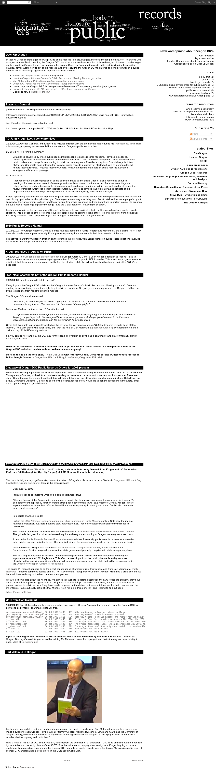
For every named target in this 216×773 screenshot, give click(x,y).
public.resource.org (102, 327)
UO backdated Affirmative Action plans (189, 95)
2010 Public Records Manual (24, 225)
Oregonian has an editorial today (41, 256)
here (19, 151)
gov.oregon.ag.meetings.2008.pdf (24, 617)
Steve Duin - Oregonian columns (189, 194)
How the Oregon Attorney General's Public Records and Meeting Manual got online (57, 78)
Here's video (12, 742)
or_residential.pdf (16, 624)
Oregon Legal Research (194, 172)
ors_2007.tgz (13, 632)
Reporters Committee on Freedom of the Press (181, 187)
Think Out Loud (54, 354)
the (64, 636)
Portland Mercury (198, 183)
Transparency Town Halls (128, 143)
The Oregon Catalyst (196, 202)
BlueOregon (201, 153)
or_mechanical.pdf (16, 621)
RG (50, 357)
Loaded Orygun (199, 157)
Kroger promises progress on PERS (29, 251)
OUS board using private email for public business (183, 84)
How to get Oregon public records (31, 75)
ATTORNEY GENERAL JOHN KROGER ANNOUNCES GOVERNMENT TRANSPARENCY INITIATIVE (69, 464)
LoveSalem (71, 357)
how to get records (200, 82)
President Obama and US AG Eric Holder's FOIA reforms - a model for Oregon (54, 89)
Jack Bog (58, 357)
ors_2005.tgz (13, 629)
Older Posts (137, 760)
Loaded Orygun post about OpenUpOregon (190, 61)
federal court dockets (202, 114)
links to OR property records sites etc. (193, 111)
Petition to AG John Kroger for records (189, 87)
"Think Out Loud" (44, 469)
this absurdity (113, 212)
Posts (195, 133)
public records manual (198, 90)
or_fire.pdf (12, 619)
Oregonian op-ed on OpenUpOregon (194, 63)
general (206, 79)
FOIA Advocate (206, 55)
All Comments (199, 138)
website (25, 349)
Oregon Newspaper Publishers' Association (40, 563)
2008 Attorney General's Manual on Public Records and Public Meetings (63, 521)
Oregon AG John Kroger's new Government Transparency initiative (48, 83)
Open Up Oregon (16, 54)
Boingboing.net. (30, 642)
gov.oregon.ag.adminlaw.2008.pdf (24, 612)
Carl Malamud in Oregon (21, 652)
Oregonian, (41, 357)
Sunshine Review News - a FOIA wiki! (186, 198)
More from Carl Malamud (21, 600)
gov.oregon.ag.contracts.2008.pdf (25, 614)
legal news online (204, 58)
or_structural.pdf (16, 626)
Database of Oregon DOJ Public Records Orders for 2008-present (47, 367)
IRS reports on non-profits (200, 117)
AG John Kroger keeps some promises (30, 138)
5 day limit (204, 76)
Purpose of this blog (22, 592)
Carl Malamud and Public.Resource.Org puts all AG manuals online (48, 81)
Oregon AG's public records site (189, 168)
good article (43, 750)
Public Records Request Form (43, 539)
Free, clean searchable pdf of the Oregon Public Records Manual (47, 275)
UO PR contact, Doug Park (199, 119)
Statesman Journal (18, 104)
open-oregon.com (197, 165)
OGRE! (204, 161)
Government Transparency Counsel (81, 547)
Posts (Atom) (27, 767)
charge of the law (40, 91)
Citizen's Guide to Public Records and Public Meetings (105, 531)
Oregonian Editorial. (90, 357)
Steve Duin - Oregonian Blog (191, 191)
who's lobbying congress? (200, 108)
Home (66, 760)
